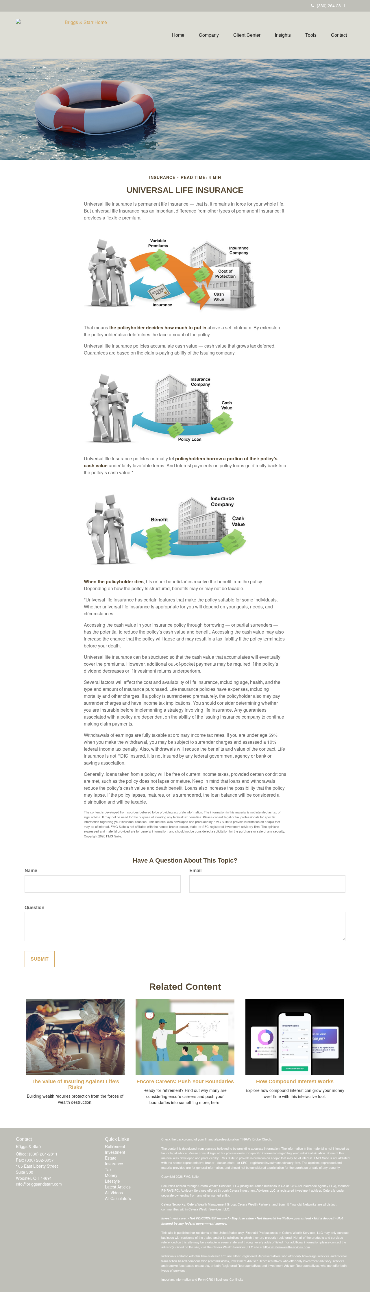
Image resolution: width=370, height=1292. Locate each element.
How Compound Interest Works (295, 1081)
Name (31, 870)
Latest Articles (118, 1187)
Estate (110, 1158)
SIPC (175, 1190)
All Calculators (118, 1198)
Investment (115, 1152)
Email (195, 870)
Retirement (115, 1146)
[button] (209, 35)
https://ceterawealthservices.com (286, 1247)
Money (111, 1175)
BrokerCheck (261, 1139)
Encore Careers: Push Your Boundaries (185, 1081)
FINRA (166, 1190)
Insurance (114, 1164)
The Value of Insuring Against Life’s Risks (75, 1084)
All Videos (114, 1192)
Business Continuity (229, 1279)
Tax (108, 1169)
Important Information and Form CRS (187, 1279)
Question (35, 907)
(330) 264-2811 (331, 5)
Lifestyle (112, 1181)
